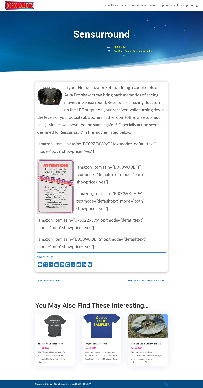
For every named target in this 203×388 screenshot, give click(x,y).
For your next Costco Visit (96, 344)
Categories (136, 6)
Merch (153, 6)
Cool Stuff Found (122, 51)
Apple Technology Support (176, 6)
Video (149, 51)
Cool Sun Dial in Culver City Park (146, 344)
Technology (139, 51)
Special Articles (114, 6)
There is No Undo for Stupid (50, 344)
